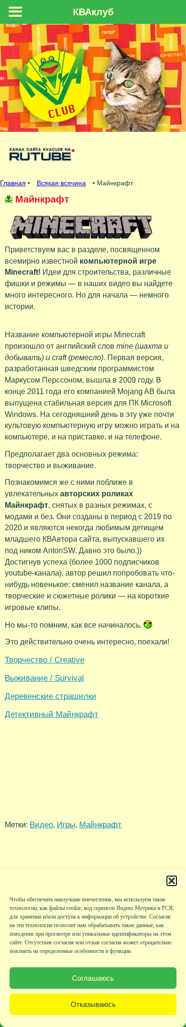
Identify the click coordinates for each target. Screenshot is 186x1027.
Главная (13, 183)
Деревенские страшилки (50, 696)
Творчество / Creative (44, 659)
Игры (66, 824)
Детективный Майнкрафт (51, 714)
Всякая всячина (61, 183)
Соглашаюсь (93, 978)
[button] (171, 881)
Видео (41, 824)
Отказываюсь (93, 1004)
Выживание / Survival (44, 678)
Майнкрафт (100, 824)
